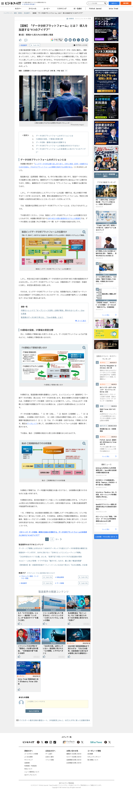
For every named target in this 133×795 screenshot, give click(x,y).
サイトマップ (28, 760)
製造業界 (24, 45)
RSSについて (28, 769)
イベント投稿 (50, 760)
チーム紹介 (49, 754)
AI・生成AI (78, 8)
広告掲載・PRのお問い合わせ (105, 537)
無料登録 (126, 3)
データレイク (32, 423)
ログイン (114, 3)
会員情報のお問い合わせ (73, 760)
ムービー (47, 8)
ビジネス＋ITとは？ (29, 4)
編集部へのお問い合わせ (73, 754)
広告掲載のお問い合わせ (73, 763)
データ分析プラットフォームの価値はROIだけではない (58, 145)
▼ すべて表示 (80, 320)
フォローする (36, 45)
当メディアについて (30, 775)
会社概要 (90, 754)
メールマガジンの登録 (31, 754)
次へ (57, 539)
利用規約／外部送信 (30, 766)
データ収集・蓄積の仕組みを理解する (51, 142)
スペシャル (32, 8)
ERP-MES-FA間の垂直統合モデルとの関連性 (64, 218)
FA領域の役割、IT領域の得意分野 (49, 139)
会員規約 (27, 763)
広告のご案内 (50, 757)
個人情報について (92, 760)
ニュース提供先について (31, 772)
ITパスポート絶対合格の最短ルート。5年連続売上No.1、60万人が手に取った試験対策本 (54, 720)
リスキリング (61, 8)
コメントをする (34, 711)
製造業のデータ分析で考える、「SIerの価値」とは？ (42, 317)
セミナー (18, 8)
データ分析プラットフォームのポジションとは (54, 135)
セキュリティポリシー (94, 757)
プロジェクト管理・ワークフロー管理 (29, 577)
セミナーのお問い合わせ (73, 757)
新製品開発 (60, 577)
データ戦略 (60, 583)
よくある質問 (28, 757)
